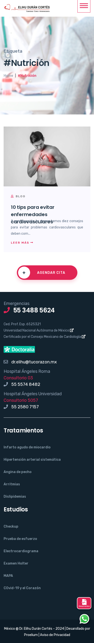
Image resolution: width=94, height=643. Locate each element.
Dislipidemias (15, 497)
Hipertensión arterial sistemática (32, 460)
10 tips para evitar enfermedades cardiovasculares (32, 214)
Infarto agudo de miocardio (27, 447)
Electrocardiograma (21, 551)
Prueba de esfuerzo (20, 539)
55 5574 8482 (25, 384)
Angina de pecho (18, 472)
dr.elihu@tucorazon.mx (34, 362)
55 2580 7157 (25, 407)
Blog (20, 196)
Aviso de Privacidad (55, 635)
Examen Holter (16, 563)
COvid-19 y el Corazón (22, 588)
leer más (20, 242)
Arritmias (12, 484)
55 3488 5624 (34, 310)
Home (8, 76)
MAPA (8, 576)
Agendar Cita (43, 273)
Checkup (11, 526)
